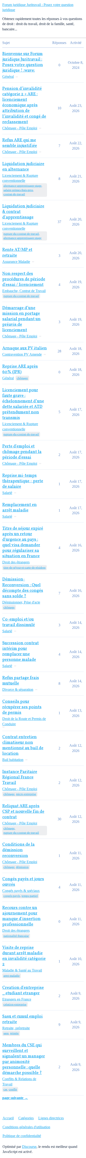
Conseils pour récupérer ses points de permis (22, 707)
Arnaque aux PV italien (24, 348)
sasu (6, 1033)
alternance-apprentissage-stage (22, 185)
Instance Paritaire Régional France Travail (19, 777)
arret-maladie (11, 975)
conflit (13, 1089)
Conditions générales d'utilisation (26, 1127)
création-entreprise (15, 1004)
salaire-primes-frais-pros (18, 190)
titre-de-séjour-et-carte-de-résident (24, 567)
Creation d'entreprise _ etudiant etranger (23, 990)
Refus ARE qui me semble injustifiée (19, 143)
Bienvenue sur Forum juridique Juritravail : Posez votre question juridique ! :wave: (22, 62)
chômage (22, 378)
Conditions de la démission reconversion (18, 850)
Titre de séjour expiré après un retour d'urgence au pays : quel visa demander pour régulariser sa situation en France (22, 542)
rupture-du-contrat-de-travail (21, 233)
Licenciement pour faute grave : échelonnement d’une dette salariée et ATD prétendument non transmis (23, 404)
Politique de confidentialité (22, 1136)
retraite (14, 1033)
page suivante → (15, 1098)
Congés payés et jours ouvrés (23, 882)
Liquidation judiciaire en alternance (23, 166)
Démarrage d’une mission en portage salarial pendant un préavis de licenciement (21, 319)
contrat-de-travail (14, 194)
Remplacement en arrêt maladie (19, 507)
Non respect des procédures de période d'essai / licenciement (23, 279)
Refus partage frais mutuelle (20, 680)
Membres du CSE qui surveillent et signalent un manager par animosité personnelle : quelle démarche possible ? (23, 1059)
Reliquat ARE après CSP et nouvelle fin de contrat (23, 811)
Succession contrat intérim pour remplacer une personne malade (20, 651)
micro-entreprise (26, 794)
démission (22, 867)
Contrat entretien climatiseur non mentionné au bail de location (22, 745)
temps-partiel (30, 895)
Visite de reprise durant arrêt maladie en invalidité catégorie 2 (24, 956)
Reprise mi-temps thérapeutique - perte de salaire (22, 481)
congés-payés (11, 895)
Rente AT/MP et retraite (17, 252)
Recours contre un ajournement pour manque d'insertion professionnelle (21, 916)
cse (5, 1089)
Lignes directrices (51, 1118)
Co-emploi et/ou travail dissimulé (18, 622)
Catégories (26, 1118)
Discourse (29, 1147)
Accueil (8, 1118)
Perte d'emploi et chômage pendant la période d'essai (22, 452)
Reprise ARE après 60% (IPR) (20, 369)
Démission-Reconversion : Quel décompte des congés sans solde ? (22, 588)
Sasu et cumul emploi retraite (22, 1019)
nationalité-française (16, 935)
